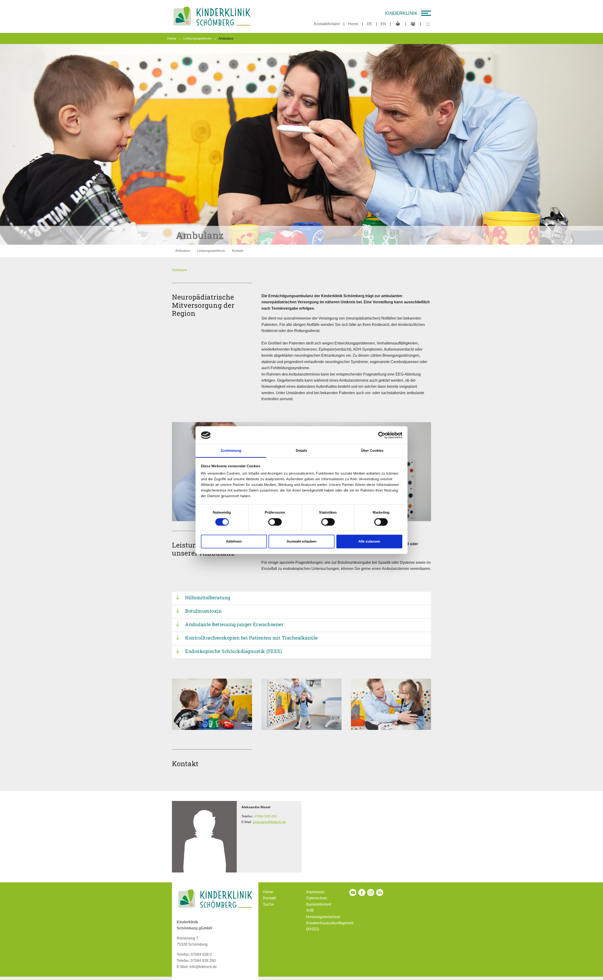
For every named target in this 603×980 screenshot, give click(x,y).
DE (369, 24)
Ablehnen (234, 542)
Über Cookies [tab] (372, 451)
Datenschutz (316, 898)
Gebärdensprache (413, 23)
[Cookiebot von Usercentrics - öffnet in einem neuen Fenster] (381, 435)
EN (383, 24)
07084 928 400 (265, 816)
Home (353, 24)
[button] (179, 270)
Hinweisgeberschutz (323, 917)
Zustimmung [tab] (230, 451)
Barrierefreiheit (318, 904)
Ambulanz (182, 250)
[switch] (275, 522)
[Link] (212, 16)
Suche (268, 904)
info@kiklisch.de (203, 967)
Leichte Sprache (398, 23)
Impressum (315, 892)
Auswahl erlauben (301, 542)
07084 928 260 (203, 961)
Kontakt (237, 250)
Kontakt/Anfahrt (327, 24)
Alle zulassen (369, 542)
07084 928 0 (201, 954)
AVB (310, 910)
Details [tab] (301, 451)
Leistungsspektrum (211, 250)
